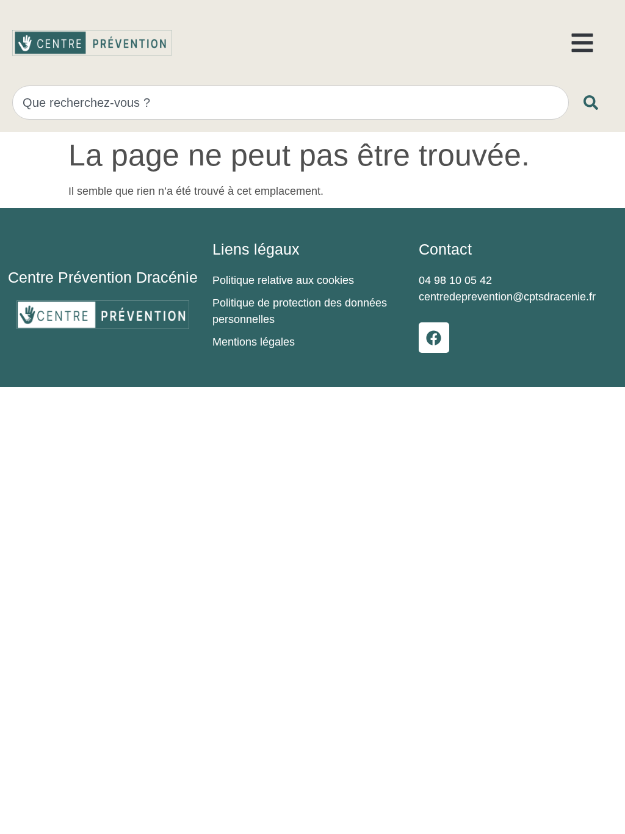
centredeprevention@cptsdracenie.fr (507, 297)
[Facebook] (434, 337)
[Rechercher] (593, 102)
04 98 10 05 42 (455, 280)
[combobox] (290, 102)
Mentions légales (253, 342)
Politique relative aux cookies (283, 280)
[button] (582, 42)
